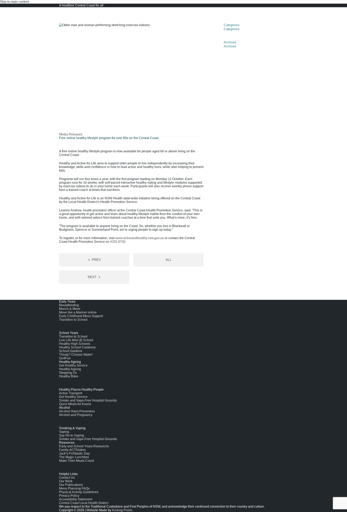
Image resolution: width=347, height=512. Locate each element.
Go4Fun (65, 358)
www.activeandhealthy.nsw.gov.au (139, 238)
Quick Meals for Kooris (75, 404)
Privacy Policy (69, 495)
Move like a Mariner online (78, 312)
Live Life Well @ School (76, 340)
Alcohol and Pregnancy (75, 415)
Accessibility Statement (75, 499)
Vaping (64, 431)
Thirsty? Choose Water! (75, 354)
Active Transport (70, 393)
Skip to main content (14, 1)
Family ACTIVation (72, 450)
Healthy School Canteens (77, 347)
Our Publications (71, 484)
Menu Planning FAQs (74, 488)
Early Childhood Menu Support (81, 316)
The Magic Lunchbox (74, 457)
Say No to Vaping (71, 435)
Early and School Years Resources (84, 446)
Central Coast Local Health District (83, 503)
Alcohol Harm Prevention (77, 411)
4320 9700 (117, 241)
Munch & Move (69, 308)
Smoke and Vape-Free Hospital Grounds (88, 400)
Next (92, 277)
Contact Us (67, 477)
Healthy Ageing (70, 369)
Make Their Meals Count (76, 460)
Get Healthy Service (73, 365)
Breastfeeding (69, 305)
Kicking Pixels (122, 510)
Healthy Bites (68, 376)
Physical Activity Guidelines (78, 492)
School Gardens (70, 351)
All (168, 259)
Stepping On (68, 372)
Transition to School (73, 319)
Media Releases (70, 134)
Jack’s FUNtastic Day (74, 453)
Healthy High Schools (74, 343)
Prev (96, 259)
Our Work (65, 481)
